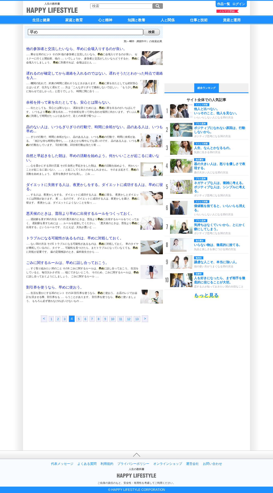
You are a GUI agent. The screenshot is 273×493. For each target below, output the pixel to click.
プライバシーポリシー (133, 463)
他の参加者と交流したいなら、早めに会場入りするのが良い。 (76, 49)
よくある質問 (87, 463)
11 (120, 319)
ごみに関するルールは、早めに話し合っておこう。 (67, 263)
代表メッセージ (62, 463)
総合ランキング (206, 87)
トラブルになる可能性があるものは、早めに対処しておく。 (74, 238)
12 (128, 319)
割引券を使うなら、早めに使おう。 (55, 287)
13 (136, 319)
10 (112, 319)
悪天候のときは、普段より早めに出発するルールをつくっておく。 (80, 214)
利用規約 (107, 463)
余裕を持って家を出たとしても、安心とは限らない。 (69, 102)
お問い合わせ (212, 463)
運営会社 (192, 463)
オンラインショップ (167, 463)
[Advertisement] (59, 360)
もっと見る (206, 295)
